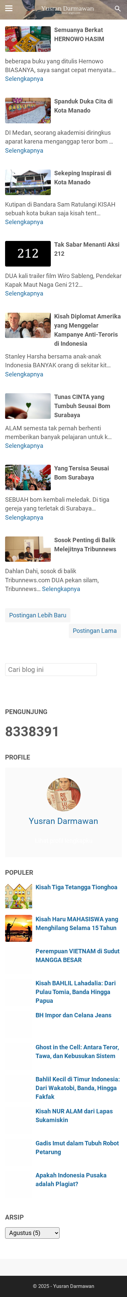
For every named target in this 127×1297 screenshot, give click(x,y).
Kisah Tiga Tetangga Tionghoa (77, 887)
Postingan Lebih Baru (37, 615)
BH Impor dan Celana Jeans (73, 1015)
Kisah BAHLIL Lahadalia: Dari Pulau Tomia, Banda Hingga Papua (76, 992)
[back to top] (113, 1281)
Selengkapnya (24, 78)
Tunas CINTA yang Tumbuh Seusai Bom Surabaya (82, 406)
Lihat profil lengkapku (63, 840)
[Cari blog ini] (118, 9)
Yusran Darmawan (63, 821)
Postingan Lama (95, 630)
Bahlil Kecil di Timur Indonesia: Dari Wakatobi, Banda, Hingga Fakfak (78, 1088)
